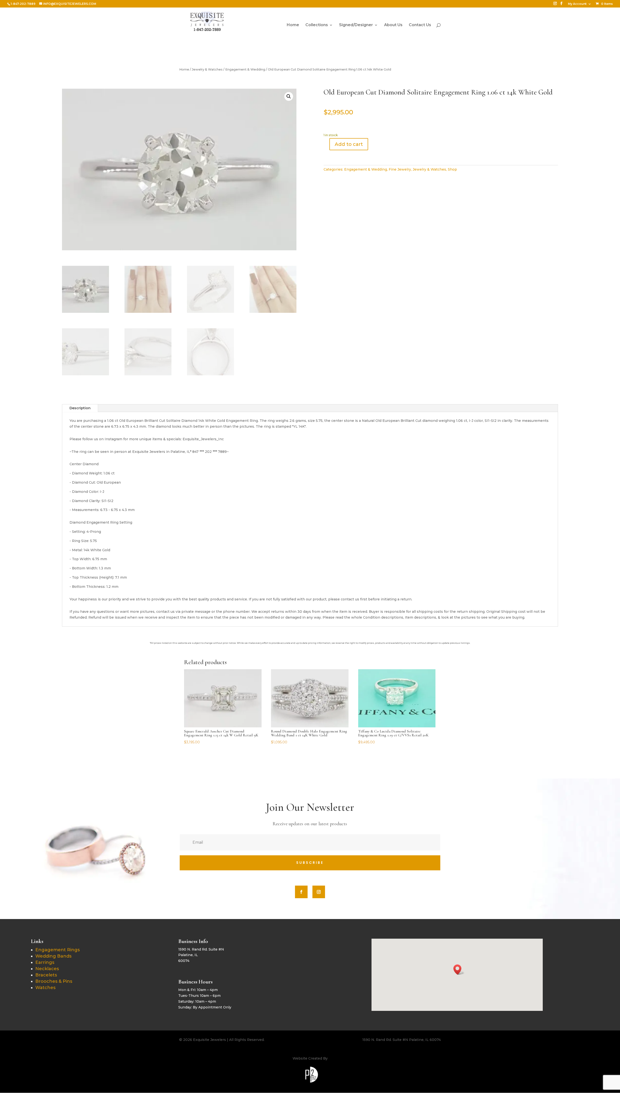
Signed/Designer (356, 25)
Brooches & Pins (53, 981)
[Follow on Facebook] (301, 892)
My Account (577, 4)
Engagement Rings (57, 949)
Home (293, 25)
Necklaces (47, 968)
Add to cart (349, 144)
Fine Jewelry (400, 169)
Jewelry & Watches (207, 69)
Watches (45, 987)
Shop (452, 169)
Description (80, 408)
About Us (393, 25)
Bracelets (46, 975)
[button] (288, 96)
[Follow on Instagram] (318, 892)
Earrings (44, 962)
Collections (316, 25)
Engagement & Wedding (245, 69)
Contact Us (420, 25)
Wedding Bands (53, 956)
